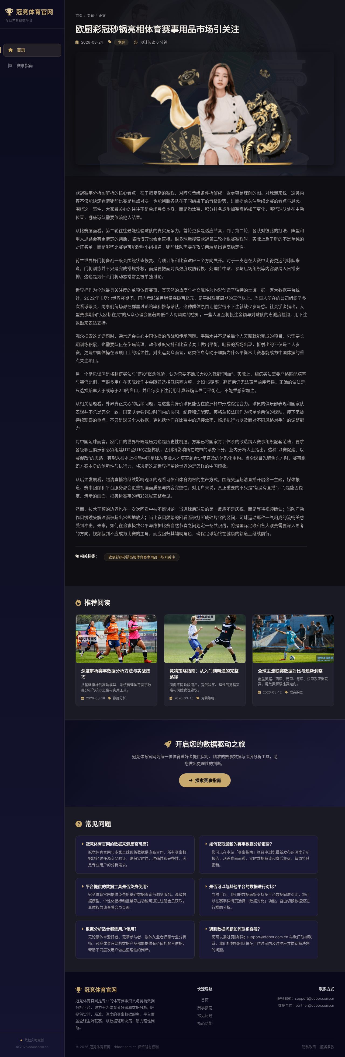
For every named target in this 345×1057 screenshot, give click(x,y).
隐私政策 (309, 1047)
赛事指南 (25, 65)
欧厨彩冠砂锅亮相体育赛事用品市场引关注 (141, 557)
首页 (21, 49)
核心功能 (204, 1023)
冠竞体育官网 (34, 11)
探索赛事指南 (208, 780)
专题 (90, 15)
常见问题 (204, 1015)
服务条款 (327, 1047)
